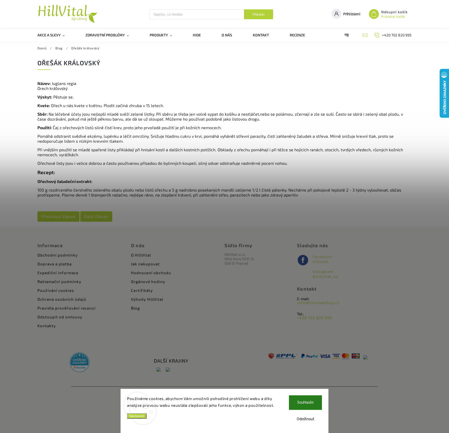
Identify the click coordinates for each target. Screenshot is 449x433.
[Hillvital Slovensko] (168, 370)
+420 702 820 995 (314, 317)
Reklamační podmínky (59, 281)
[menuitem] (56, 35)
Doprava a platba (54, 263)
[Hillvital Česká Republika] (158, 370)
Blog (135, 308)
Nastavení (136, 416)
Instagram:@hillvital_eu (325, 274)
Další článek (96, 216)
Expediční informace (57, 272)
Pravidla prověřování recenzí (66, 308)
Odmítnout (305, 419)
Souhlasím (305, 402)
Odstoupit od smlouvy (59, 316)
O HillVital (141, 255)
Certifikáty (142, 290)
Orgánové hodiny (148, 281)
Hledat (259, 14)
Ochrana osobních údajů (61, 299)
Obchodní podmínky (57, 255)
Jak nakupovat (145, 263)
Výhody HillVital (147, 299)
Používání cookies (55, 290)
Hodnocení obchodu (151, 272)
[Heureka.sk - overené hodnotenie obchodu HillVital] (79, 362)
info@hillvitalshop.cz (318, 302)
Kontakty (46, 325)
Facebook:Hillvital (323, 259)
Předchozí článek (58, 216)
